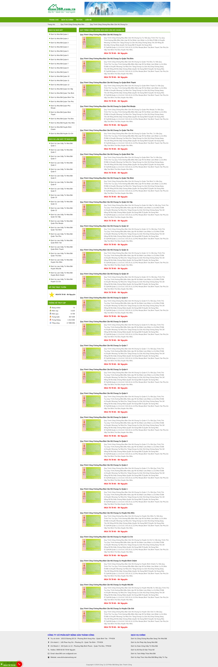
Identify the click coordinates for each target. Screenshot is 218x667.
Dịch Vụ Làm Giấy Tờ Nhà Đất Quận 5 (62, 170)
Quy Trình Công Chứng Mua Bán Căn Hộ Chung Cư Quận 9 (104, 298)
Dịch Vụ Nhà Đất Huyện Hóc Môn (63, 123)
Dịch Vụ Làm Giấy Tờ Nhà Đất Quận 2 (62, 151)
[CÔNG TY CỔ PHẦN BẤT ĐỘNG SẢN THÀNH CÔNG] (66, 8)
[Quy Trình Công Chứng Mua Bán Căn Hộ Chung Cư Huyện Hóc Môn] (91, 521)
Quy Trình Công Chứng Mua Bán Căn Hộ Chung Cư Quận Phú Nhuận (107, 106)
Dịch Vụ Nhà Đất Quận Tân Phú (62, 101)
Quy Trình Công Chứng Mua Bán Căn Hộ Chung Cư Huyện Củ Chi (106, 537)
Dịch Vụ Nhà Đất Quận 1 (59, 34)
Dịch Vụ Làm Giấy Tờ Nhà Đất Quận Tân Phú (62, 235)
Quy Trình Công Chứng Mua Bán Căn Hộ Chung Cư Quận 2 (104, 465)
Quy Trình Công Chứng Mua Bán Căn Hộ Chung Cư (100, 35)
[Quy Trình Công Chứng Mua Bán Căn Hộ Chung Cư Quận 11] (91, 258)
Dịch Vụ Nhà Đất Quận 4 (59, 47)
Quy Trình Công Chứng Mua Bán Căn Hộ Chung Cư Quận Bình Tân (107, 154)
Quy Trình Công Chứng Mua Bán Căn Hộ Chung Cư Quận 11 (104, 250)
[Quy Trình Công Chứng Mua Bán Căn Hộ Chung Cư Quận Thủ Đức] (91, 67)
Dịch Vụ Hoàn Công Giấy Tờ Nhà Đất (144, 646)
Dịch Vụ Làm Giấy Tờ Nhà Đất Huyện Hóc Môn (62, 261)
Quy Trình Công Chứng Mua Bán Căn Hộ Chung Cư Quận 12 (104, 226)
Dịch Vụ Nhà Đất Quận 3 (59, 43)
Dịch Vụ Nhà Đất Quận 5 (59, 51)
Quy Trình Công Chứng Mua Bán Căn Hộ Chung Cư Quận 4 (104, 417)
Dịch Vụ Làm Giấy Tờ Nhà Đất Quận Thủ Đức (62, 254)
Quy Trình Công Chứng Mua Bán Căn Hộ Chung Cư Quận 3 (104, 441)
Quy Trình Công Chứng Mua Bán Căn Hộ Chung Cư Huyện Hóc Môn (107, 513)
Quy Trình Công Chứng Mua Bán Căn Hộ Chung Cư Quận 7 (104, 345)
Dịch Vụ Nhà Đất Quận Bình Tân (62, 97)
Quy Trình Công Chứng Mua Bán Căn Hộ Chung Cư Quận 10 (104, 274)
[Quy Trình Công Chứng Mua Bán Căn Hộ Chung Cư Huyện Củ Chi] (91, 545)
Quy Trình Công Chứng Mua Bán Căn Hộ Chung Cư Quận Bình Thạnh (108, 82)
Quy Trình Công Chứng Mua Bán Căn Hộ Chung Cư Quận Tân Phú (106, 130)
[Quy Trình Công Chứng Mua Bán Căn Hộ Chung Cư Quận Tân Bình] (91, 186)
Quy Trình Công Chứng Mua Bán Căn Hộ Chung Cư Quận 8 (104, 321)
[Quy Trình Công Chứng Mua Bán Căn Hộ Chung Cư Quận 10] (91, 282)
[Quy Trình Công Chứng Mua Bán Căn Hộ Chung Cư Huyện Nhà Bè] (91, 593)
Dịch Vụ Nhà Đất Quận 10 (60, 76)
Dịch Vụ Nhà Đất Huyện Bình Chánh (61, 128)
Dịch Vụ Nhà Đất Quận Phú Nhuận (60, 107)
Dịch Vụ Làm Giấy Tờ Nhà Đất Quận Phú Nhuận (62, 222)
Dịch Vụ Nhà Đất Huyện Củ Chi (62, 133)
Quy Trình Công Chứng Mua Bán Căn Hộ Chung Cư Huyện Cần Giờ (107, 608)
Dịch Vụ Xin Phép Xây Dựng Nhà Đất (144, 642)
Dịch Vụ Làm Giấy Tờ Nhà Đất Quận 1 (62, 144)
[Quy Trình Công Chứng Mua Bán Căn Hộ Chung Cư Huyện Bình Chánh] (91, 569)
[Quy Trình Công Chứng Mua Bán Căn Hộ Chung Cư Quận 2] (91, 473)
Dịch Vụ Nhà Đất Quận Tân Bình (62, 93)
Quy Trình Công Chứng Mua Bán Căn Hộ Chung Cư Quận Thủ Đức (107, 58)
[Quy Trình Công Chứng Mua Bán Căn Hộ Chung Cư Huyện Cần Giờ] (91, 617)
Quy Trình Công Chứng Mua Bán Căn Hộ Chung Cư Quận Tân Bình (107, 178)
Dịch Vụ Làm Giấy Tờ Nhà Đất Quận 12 (62, 209)
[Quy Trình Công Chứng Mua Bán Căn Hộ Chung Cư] (91, 43)
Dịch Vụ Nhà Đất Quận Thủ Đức (62, 119)
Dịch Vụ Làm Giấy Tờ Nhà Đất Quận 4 (62, 164)
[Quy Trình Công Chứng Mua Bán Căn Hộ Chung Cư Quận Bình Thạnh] (91, 90)
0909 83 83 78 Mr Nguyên (65, 650)
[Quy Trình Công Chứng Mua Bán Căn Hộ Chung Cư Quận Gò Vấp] (91, 210)
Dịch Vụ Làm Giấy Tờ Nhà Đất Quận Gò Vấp (62, 216)
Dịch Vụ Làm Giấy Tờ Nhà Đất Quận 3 (62, 157)
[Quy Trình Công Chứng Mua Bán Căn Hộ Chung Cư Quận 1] (91, 497)
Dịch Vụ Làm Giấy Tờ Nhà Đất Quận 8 (62, 183)
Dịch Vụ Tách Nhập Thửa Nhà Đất (143, 653)
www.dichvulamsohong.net (66, 657)
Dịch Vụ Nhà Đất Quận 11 (60, 80)
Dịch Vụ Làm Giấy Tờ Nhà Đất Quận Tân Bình (62, 229)
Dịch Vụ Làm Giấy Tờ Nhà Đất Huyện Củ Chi (62, 280)
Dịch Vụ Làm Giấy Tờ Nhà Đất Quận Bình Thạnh (62, 248)
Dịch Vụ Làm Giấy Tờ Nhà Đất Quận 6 (62, 177)
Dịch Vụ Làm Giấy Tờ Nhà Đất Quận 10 (62, 196)
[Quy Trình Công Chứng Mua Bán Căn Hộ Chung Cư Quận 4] (91, 425)
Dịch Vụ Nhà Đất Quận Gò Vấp (62, 89)
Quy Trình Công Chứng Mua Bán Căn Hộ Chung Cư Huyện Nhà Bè (106, 585)
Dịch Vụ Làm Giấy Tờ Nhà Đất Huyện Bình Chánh (62, 274)
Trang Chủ (54, 20)
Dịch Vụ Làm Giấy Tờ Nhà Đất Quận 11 (62, 203)
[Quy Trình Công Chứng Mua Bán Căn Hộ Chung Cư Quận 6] (91, 377)
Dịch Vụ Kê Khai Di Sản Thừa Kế (142, 650)
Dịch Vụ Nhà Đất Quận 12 (60, 85)
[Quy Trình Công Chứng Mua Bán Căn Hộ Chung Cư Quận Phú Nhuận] (91, 114)
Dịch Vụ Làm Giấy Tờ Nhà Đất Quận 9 (62, 190)
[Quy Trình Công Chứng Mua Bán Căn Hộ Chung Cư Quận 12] (91, 234)
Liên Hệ (88, 20)
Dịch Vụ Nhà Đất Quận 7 (59, 64)
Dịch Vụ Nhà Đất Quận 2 (59, 38)
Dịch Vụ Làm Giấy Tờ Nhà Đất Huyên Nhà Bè (62, 267)
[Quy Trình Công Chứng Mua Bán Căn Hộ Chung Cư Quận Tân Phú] (91, 138)
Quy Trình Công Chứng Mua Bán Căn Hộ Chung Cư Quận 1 (104, 489)
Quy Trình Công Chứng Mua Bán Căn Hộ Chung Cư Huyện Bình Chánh (108, 561)
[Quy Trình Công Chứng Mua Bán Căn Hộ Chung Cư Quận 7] (91, 353)
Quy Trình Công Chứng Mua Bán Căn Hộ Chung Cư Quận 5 (104, 393)
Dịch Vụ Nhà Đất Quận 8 (59, 68)
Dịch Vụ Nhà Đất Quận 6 (59, 59)
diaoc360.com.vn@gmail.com (66, 653)
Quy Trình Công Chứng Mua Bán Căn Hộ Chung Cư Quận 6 (104, 369)
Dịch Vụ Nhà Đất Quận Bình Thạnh (61, 113)
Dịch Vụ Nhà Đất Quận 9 (59, 72)
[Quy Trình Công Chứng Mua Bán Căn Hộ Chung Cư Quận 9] (91, 306)
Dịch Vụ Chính (67, 20)
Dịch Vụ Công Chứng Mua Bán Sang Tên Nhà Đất (149, 638)
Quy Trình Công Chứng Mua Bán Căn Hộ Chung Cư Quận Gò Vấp (106, 202)
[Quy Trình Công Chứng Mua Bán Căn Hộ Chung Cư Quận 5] (91, 401)
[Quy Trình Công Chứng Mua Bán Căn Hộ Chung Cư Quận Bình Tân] (91, 162)
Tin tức (79, 20)
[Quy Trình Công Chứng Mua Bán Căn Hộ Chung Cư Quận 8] (91, 330)
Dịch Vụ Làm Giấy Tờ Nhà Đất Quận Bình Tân (62, 242)
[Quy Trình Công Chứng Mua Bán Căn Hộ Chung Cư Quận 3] (91, 449)
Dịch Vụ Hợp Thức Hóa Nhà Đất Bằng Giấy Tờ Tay (149, 657)
